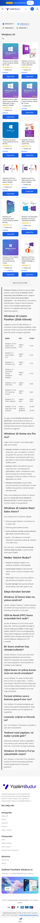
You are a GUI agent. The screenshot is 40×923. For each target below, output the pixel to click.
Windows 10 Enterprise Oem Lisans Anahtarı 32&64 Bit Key (10, 219)
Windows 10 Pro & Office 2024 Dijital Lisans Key (28, 142)
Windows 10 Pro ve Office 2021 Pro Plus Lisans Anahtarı (29, 63)
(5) (30, 67)
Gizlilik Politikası (7, 843)
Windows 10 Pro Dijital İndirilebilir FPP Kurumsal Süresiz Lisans (10, 260)
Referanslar (5, 860)
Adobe (4, 819)
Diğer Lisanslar (6, 830)
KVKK (3, 840)
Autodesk (5, 823)
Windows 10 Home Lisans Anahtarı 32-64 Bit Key (10, 142)
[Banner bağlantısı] (20, 885)
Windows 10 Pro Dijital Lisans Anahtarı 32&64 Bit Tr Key (10, 63)
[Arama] (32, 9)
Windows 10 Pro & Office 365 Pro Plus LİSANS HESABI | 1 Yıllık (28, 260)
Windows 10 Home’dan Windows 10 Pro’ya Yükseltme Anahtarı (29, 218)
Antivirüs (4, 826)
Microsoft (5, 816)
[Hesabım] (37, 9)
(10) (11, 184)
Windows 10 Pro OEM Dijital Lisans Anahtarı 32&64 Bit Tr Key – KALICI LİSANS (10, 102)
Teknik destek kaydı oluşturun (28, 915)
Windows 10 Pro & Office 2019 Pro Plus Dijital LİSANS (10, 180)
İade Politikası (6, 847)
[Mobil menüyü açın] (3, 9)
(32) (11, 67)
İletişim (4, 863)
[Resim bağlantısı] (20, 786)
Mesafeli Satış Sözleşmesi (10, 850)
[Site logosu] (13, 9)
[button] (10, 76)
